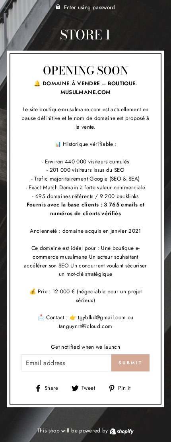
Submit (130, 362)
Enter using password (89, 7)
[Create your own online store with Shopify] (122, 430)
